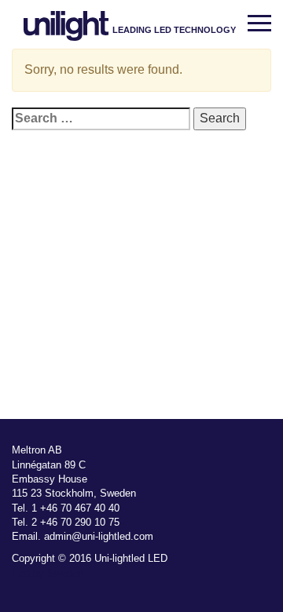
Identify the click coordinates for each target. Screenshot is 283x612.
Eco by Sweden (47, 573)
